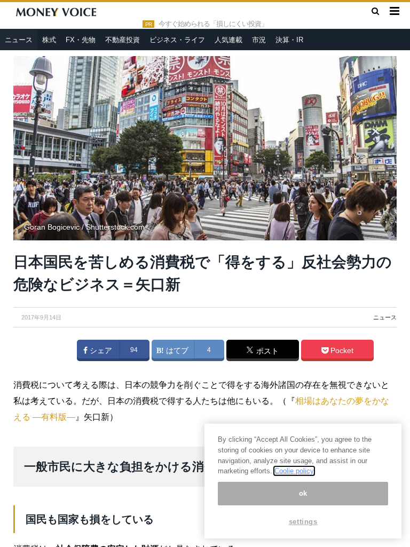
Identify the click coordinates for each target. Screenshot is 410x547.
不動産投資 (122, 40)
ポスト (266, 351)
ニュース (19, 40)
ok (303, 493)
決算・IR (289, 40)
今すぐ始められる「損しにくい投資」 (213, 24)
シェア (100, 350)
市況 (259, 40)
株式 (49, 40)
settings (303, 522)
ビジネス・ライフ (177, 40)
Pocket (340, 350)
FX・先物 (81, 40)
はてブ (176, 350)
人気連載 (228, 40)
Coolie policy (294, 471)
